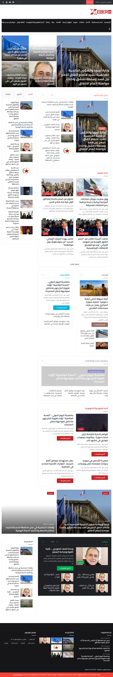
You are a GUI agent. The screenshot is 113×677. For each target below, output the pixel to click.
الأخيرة (30, 94)
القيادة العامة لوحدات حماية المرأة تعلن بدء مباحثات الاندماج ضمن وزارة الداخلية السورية (12, 217)
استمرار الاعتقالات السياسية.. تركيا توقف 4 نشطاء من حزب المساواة (52, 393)
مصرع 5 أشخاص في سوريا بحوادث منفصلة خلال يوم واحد (57, 315)
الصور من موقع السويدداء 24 (18, 639)
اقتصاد (58, 22)
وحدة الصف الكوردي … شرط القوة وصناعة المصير (42, 81)
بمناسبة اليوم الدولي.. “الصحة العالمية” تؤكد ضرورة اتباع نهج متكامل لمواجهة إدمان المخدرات (57, 286)
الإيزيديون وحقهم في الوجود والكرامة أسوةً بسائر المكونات (51, 588)
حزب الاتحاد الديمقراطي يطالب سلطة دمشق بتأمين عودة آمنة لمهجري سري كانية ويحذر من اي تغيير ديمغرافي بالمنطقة (50, 154)
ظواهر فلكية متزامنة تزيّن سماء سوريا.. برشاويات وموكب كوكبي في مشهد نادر (92, 437)
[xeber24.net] (100, 12)
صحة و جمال (31, 643)
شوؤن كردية (67, 22)
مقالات (81, 22)
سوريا (75, 22)
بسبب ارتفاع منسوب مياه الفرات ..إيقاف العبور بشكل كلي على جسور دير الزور (16, 79)
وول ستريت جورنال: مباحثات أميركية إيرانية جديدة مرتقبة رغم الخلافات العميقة (93, 202)
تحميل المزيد (74, 264)
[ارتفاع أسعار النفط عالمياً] (102, 345)
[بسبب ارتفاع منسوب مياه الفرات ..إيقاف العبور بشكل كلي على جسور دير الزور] (67, 138)
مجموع (105, 493)
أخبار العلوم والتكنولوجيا (35, 22)
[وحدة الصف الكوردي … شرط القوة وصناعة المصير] (42, 74)
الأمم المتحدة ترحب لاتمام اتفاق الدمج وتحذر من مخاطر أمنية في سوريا (63, 2)
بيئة (53, 22)
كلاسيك (23, 643)
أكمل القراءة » (99, 324)
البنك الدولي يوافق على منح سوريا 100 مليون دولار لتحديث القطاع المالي (87, 334)
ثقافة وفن (21, 22)
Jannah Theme (17, 674)
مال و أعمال (14, 643)
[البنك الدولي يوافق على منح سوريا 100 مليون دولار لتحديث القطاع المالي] (102, 334)
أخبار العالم (32, 639)
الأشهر (19, 94)
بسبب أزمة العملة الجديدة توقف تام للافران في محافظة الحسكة (12, 204)
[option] (56, 61)
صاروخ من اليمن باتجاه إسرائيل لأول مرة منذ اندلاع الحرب (58, 200)
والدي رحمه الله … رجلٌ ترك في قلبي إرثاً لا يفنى (85, 575)
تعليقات (7, 94)
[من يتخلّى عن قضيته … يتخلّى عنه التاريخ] (102, 588)
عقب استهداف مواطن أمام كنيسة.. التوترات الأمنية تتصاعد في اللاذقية (57, 322)
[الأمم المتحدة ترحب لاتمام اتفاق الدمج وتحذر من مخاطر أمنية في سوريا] (67, 115)
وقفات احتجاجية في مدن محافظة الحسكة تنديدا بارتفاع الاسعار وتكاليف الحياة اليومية (43, 51)
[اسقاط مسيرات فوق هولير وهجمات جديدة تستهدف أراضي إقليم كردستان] (26, 191)
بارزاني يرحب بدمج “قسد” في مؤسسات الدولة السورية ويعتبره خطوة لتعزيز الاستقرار (12, 233)
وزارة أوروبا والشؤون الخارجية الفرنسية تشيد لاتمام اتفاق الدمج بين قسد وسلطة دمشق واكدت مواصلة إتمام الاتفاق (85, 76)
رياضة (48, 22)
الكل (52, 95)
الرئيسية (107, 22)
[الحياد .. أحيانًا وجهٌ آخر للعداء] (67, 577)
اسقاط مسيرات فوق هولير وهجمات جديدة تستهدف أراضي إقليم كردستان (13, 192)
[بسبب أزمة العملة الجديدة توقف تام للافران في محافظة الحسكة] (26, 204)
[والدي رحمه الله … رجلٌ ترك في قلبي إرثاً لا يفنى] (102, 577)
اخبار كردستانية (97, 22)
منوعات (6, 643)
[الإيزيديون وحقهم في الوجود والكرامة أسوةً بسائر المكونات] (67, 588)
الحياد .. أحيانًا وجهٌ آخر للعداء (51, 575)
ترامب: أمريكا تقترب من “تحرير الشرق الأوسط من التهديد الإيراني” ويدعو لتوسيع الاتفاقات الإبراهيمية (93, 243)
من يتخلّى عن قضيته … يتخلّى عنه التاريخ (86, 586)
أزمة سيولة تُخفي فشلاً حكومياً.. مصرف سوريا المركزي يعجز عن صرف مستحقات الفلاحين (96, 303)
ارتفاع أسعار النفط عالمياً (87, 344)
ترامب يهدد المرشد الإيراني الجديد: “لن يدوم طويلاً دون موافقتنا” (60, 242)
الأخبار (88, 22)
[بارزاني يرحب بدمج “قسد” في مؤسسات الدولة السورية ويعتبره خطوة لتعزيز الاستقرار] (26, 230)
